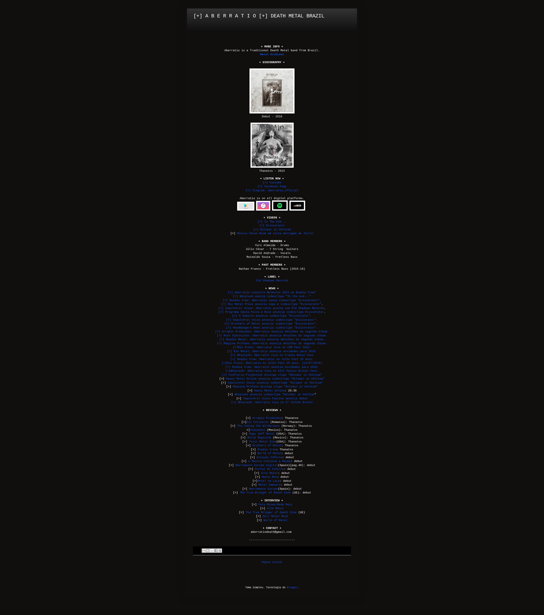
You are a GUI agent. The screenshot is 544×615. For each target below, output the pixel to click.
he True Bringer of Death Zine (271, 512)
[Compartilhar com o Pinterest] (220, 550)
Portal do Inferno (269, 469)
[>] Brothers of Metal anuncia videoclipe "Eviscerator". (271, 323)
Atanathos (257, 430)
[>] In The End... (272, 221)
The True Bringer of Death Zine (265, 492)
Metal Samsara (269, 484)
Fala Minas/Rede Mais (275, 504)
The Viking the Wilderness (258, 426)
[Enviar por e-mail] (204, 550)
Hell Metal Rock (275, 516)
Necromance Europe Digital (256, 465)
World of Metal (269, 453)
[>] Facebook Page (272, 186)
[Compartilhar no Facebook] (216, 550)
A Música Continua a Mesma (269, 461)
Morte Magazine (259, 437)
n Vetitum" (316, 378)
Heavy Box (269, 477)
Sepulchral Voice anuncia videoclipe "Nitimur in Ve (270, 382)
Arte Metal (269, 473)
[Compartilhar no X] (212, 550)
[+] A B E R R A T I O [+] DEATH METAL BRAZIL (258, 16)
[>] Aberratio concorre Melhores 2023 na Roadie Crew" (272, 292)
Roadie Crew (267, 449)
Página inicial (272, 562)
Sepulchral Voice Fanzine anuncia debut (275, 398)
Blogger (292, 587)
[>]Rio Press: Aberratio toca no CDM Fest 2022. (272, 347)
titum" (318, 382)
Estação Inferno (269, 457)
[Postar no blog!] (208, 550)
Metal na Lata (269, 481)
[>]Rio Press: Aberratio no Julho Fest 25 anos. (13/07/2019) (272, 363)
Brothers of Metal (266, 445)
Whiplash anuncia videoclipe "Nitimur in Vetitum (274, 394)
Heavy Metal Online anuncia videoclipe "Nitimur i (267, 378)
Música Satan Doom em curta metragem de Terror (275, 233)
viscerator (272, 225)
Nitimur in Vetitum (272, 229)
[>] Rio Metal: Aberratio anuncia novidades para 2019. (272, 351)
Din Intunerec (257, 422)
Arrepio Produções (266, 418)
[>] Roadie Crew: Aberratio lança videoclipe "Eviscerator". (272, 300)
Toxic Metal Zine (262, 441)
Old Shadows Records (272, 280)
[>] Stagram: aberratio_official (272, 190)
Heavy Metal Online (269, 390)
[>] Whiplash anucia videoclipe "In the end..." (272, 296)
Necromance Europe (263, 488)
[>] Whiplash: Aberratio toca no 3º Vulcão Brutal (272, 402)
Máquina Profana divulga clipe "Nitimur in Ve (270, 386)
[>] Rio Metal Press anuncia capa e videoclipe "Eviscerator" (271, 304)
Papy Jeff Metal (262, 433)
